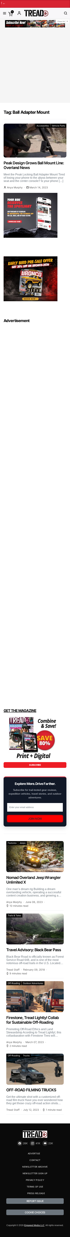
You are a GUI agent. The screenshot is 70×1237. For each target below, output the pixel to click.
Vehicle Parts (58, 125)
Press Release (36, 1193)
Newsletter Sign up (35, 1173)
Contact (34, 1160)
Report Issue (35, 1201)
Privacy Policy (35, 1180)
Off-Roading (14, 983)
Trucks (26, 1055)
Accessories (43, 125)
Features (12, 843)
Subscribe (35, 765)
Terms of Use (35, 1186)
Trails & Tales (14, 915)
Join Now (35, 818)
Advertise (34, 1153)
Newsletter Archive (35, 1166)
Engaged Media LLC (34, 1225)
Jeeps (22, 843)
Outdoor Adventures (33, 983)
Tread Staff (13, 969)
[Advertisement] (35, 66)
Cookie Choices (35, 1212)
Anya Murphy (15, 187)
